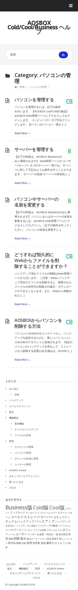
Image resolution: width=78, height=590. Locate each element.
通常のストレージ (57, 543)
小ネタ (12, 487)
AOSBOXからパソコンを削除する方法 (38, 323)
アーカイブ (31, 512)
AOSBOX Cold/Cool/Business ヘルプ (39, 27)
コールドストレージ (19, 406)
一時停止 (49, 534)
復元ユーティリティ (36, 538)
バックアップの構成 (47, 525)
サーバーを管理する (34, 149)
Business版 (18, 507)
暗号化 (12, 543)
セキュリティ (62, 517)
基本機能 (19, 423)
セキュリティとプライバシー (24, 476)
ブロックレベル (54, 530)
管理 (22, 87)
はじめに (14, 388)
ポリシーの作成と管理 (26, 458)
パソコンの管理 (38, 87)
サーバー (47, 517)
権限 (18, 543)
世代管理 (63, 534)
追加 (43, 543)
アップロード (17, 512)
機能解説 (14, 417)
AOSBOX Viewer (18, 470)
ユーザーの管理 (23, 464)
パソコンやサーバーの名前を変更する (37, 202)
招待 (49, 538)
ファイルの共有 (23, 435)
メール (12, 534)
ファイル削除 (39, 530)
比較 (17, 394)
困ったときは (16, 482)
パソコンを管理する (34, 99)
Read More (23, 133)
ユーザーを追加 (36, 534)
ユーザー (21, 534)
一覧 (56, 534)
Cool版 (57, 507)
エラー (54, 512)
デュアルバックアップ (26, 429)
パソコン (27, 530)
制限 (11, 538)
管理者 (36, 543)
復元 (11, 412)
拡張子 (55, 538)
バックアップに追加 (26, 525)
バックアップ (16, 400)
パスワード (15, 530)
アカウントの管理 (24, 447)
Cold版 (41, 507)
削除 (17, 538)
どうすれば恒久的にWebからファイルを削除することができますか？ (41, 260)
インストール (43, 512)
